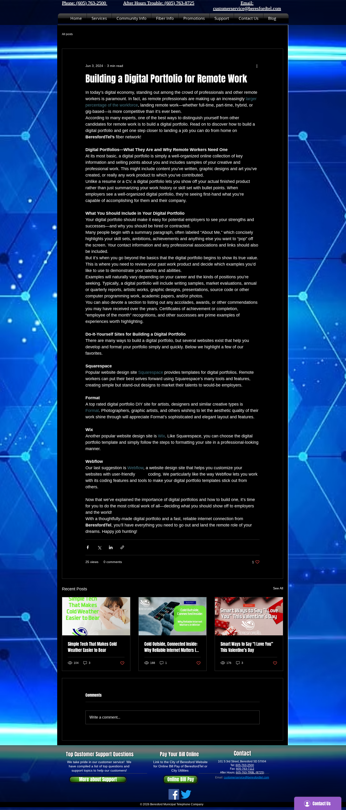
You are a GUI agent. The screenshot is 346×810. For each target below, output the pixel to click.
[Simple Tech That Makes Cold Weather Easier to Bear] (96, 616)
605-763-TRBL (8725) (250, 772)
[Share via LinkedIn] (111, 547)
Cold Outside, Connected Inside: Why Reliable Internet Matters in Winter (171, 647)
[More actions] (257, 66)
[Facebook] (174, 794)
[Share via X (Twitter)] (99, 547)
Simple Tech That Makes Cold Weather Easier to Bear (92, 647)
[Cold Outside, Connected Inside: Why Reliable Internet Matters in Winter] (173, 616)
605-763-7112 (245, 768)
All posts (67, 34)
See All (278, 588)
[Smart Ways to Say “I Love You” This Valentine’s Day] (249, 616)
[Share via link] (122, 547)
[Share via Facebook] (87, 547)
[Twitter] (186, 794)
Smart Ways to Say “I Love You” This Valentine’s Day (247, 647)
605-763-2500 (245, 765)
